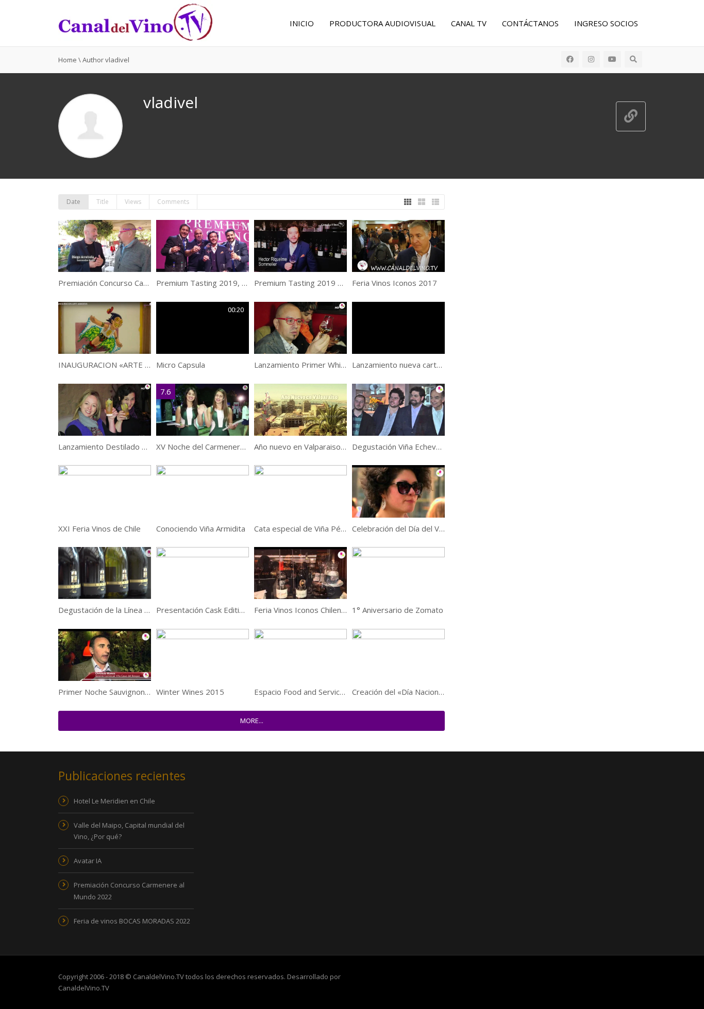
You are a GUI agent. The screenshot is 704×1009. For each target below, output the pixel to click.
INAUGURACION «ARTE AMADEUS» (121, 365)
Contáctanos (530, 23)
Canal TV (469, 23)
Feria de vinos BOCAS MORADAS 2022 (132, 921)
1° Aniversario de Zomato (397, 610)
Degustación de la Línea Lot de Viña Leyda (133, 610)
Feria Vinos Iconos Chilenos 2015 (312, 610)
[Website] (631, 116)
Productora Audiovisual (382, 23)
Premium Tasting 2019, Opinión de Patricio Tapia (243, 283)
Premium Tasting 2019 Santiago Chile (320, 283)
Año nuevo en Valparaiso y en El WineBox (326, 446)
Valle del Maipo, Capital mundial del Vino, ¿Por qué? (129, 830)
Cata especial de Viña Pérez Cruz (312, 528)
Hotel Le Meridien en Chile (114, 801)
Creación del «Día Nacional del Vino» (415, 692)
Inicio (302, 23)
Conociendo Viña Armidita (200, 528)
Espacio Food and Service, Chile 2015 (319, 692)
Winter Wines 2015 (190, 692)
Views (133, 201)
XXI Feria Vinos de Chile (99, 528)
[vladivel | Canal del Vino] (135, 21)
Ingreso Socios (606, 23)
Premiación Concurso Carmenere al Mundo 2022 (143, 283)
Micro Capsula (180, 365)
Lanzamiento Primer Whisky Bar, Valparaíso (331, 365)
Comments (173, 201)
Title (102, 201)
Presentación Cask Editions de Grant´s (224, 610)
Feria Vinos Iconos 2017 (394, 283)
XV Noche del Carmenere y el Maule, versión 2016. (245, 446)
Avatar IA (88, 860)
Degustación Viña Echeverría (402, 446)
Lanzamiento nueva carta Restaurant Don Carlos (437, 365)
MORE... (251, 720)
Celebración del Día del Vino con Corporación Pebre (442, 528)
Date (73, 201)
